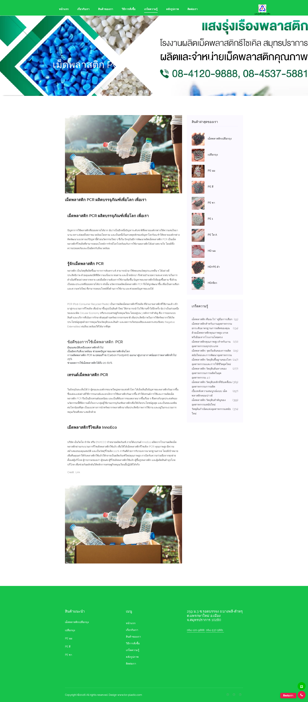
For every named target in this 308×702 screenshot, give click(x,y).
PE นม (68, 638)
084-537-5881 (214, 630)
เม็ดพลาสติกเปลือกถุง (77, 622)
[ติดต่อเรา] (302, 695)
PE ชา (68, 654)
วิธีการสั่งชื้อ (129, 9)
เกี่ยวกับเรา (83, 9)
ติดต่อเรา (193, 9)
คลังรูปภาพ (172, 9)
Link (78, 472)
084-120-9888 (196, 630)
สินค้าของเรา (105, 9)
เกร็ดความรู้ (151, 9)
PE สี (67, 646)
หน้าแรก (64, 9)
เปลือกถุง (70, 630)
